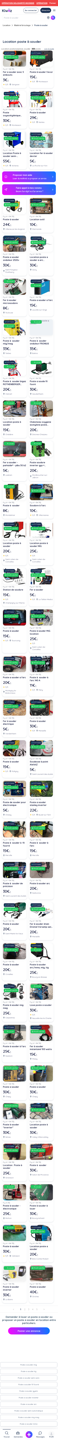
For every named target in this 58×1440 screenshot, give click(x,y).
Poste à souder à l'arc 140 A (39, 679)
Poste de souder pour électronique (14, 804)
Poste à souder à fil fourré (14, 844)
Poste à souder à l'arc (39, 844)
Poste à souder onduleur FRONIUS (39, 342)
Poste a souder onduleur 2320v (11, 258)
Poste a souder (11, 1087)
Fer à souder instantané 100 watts (41, 1048)
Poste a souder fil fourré (28, 1384)
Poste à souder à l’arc (14, 1046)
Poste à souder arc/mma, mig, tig (39, 966)
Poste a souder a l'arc (41, 300)
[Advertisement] (29, 33)
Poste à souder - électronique (12, 1207)
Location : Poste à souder (12, 1166)
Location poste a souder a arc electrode (39, 259)
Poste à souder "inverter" (11, 1126)
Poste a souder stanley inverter (38, 804)
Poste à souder (41, 25)
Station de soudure (13, 589)
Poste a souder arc (29, 1404)
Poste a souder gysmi (28, 1391)
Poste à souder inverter (11, 1288)
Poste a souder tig (28, 1371)
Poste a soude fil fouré (38, 383)
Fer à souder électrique (9, 722)
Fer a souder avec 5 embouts (13, 73)
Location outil (37, 219)
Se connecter (31, 10)
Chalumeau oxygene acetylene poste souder (40, 423)
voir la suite (49, 49)
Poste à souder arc (40, 883)
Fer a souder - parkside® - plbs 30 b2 (14, 464)
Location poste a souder (39, 1248)
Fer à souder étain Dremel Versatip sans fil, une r (41, 925)
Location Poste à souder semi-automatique (12, 155)
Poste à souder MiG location (40, 632)
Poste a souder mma (28, 1424)
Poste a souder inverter (28, 1398)
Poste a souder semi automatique (28, 1411)
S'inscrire (46, 10)
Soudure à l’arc (38, 505)
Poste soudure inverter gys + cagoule (37, 464)
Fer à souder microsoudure (10, 301)
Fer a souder (36, 589)
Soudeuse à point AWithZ (39, 763)
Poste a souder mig (28, 1365)
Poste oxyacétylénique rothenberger (12, 114)
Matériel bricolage (22, 25)
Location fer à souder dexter (41, 154)
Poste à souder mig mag (13, 1006)
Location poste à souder (12, 423)
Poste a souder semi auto (28, 1378)
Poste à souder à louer (39, 1207)
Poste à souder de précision (13, 885)
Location (6, 25)
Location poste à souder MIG (39, 544)
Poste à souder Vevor (41, 72)
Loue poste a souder (41, 1005)
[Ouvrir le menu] (54, 10)
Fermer (53, 3)
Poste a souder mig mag (28, 1417)
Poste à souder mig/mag (11, 342)
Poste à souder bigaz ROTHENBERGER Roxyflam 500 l (14, 383)
